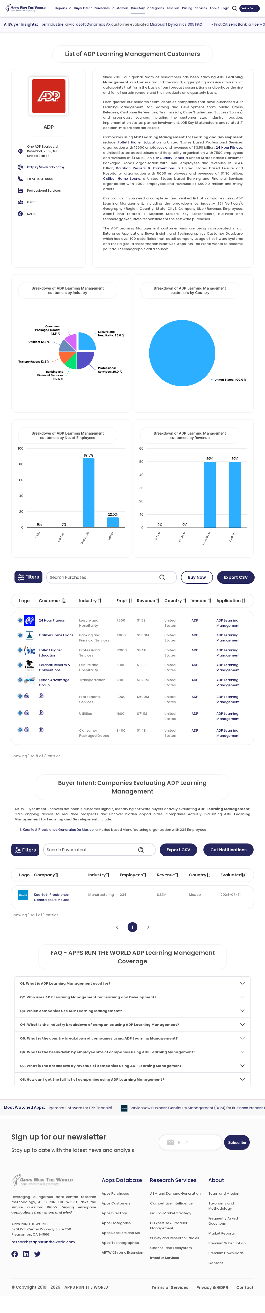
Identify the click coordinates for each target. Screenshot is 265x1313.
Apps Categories (116, 1223)
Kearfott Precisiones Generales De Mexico (58, 829)
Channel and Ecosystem (171, 1247)
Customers (120, 8)
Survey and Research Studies (174, 1238)
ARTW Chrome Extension (122, 1252)
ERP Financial (90, 1108)
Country (198, 875)
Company (44, 875)
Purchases (102, 8)
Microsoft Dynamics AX (80, 24)
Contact (215, 1262)
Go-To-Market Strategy (171, 1213)
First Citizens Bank (220, 24)
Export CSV (236, 577)
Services (201, 8)
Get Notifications (228, 850)
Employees (131, 875)
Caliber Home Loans (121, 178)
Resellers (173, 8)
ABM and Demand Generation (175, 1193)
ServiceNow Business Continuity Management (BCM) (168, 1108)
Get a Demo (250, 8)
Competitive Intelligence (171, 1203)
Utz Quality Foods (168, 157)
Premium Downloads (226, 1253)
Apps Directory (114, 1213)
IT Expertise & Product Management (168, 1226)
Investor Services (164, 1257)
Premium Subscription (227, 1243)
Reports (61, 8)
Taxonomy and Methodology (221, 1206)
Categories (155, 8)
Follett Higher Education (139, 142)
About (214, 8)
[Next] (148, 927)
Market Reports (221, 1233)
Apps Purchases (115, 1193)
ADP (195, 620)
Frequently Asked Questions (223, 1221)
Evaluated (231, 875)
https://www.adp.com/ (45, 167)
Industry (97, 875)
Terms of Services (169, 1287)
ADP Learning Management (228, 623)
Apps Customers (116, 1203)
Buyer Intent (83, 8)
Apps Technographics (120, 1242)
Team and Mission (223, 1193)
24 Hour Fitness (229, 147)
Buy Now (197, 577)
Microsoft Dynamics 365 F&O (166, 24)
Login (226, 8)
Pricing (187, 8)
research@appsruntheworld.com (43, 1242)
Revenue (166, 875)
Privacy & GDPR (212, 1287)
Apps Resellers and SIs (121, 1232)
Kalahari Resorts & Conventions (145, 168)
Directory (138, 8)
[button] (28, 577)
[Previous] (117, 927)
